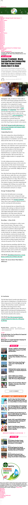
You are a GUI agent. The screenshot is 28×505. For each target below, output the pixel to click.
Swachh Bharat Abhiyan (8, 328)
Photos (2, 32)
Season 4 (2, 25)
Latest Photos (3, 33)
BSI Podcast (3, 49)
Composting (13, 327)
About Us (2, 490)
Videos (2, 19)
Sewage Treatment (19, 199)
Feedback (2, 492)
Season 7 (2, 28)
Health (1, 45)
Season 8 (2, 29)
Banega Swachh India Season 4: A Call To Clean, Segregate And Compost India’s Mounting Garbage (13, 127)
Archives (2, 488)
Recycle (20, 327)
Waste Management (6, 51)
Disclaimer (2, 493)
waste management (18, 115)
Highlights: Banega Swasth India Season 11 (11, 18)
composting (13, 109)
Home (1, 17)
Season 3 (2, 24)
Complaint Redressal (5, 495)
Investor (2, 494)
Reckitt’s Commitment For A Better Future (10, 48)
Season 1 (2, 21)
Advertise (2, 489)
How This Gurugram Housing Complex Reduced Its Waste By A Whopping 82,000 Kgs (12, 318)
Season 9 (2, 30)
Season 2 (2, 22)
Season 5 (2, 26)
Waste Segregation (6, 330)
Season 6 (2, 27)
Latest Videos (3, 20)
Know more (19, 487)
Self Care (2, 44)
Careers (2, 497)
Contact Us (2, 496)
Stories (2, 47)
